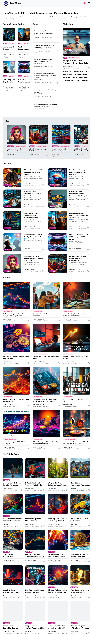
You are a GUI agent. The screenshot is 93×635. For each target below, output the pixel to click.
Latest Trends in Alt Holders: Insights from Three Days (60, 150)
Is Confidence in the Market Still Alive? (75, 400)
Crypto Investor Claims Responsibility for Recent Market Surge (35, 627)
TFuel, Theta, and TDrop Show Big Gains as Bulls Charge (45, 443)
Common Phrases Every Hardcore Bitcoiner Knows (11, 627)
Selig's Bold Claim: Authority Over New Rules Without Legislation (76, 62)
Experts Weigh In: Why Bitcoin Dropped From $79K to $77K (58, 555)
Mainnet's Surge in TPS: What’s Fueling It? (14, 443)
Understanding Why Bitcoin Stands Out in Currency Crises (76, 315)
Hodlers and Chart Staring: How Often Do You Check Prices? (9, 48)
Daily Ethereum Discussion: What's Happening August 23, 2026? (45, 76)
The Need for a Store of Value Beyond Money (79, 591)
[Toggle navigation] (88, 3)
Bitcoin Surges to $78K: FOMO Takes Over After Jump (79, 627)
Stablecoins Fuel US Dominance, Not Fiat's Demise (79, 555)
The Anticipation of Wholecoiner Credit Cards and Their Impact (45, 400)
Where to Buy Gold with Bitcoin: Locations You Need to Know (79, 520)
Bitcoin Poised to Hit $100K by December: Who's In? (57, 591)
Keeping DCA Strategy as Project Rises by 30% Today (12, 591)
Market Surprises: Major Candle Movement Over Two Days (34, 520)
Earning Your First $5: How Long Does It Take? (57, 520)
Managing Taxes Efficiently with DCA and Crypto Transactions (75, 77)
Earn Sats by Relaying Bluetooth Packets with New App (75, 74)
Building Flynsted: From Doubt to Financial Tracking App (82, 150)
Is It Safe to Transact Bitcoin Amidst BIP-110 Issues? (16, 357)
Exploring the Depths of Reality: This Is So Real (9, 81)
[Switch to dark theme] (84, 3)
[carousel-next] (85, 141)
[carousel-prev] (8, 141)
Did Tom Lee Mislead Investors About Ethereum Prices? (35, 591)
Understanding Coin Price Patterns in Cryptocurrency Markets (16, 315)
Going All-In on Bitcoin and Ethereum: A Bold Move (11, 555)
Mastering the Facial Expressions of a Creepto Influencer (16, 150)
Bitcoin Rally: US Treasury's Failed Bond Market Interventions (33, 484)
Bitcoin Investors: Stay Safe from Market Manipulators (37, 150)
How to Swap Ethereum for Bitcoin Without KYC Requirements (76, 443)
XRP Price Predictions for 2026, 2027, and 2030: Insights (23, 81)
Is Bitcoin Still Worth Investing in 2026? (57, 627)
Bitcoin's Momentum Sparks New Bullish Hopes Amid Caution (12, 520)
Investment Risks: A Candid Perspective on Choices (12, 484)
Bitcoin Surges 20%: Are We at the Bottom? (75, 357)
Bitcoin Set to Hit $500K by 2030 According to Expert (75, 71)
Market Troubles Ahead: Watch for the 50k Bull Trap (35, 555)
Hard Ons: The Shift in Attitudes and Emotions (46, 315)
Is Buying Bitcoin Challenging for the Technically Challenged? (75, 80)
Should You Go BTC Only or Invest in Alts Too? (46, 357)
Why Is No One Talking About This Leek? (56, 484)
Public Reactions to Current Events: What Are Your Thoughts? (24, 48)
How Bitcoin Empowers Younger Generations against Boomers (79, 484)
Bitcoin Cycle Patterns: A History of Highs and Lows (16, 400)
